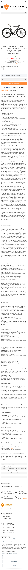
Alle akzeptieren (14, 557)
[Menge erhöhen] (25, 79)
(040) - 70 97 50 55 (9, 518)
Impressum (4, 553)
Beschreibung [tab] (4, 90)
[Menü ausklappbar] (2, 7)
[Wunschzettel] (25, 1)
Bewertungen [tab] (13, 90)
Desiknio (12, 448)
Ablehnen (14, 565)
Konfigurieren (14, 561)
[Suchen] (25, 13)
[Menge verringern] (2, 79)
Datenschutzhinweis (12, 553)
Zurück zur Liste (4, 16)
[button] (26, 91)
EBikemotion (19, 451)
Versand (17, 60)
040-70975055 (24, 498)
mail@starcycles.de (10, 521)
